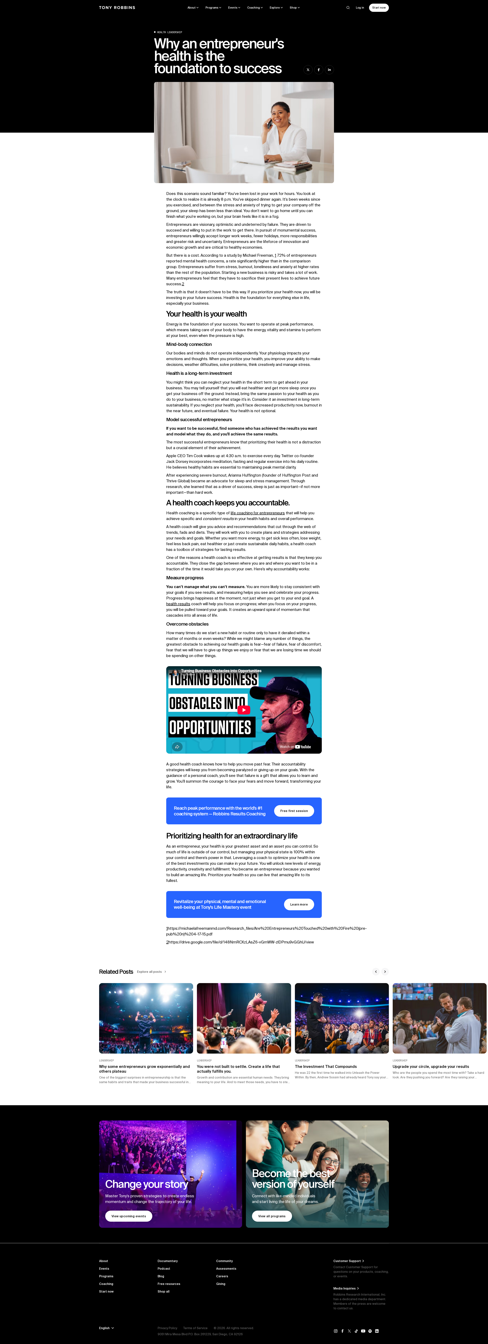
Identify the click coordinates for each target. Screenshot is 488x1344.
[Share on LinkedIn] (329, 69)
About (103, 1261)
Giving (220, 1283)
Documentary (168, 1261)
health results (178, 604)
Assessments (226, 1268)
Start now (106, 1291)
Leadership (174, 32)
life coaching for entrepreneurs (258, 513)
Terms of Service (195, 1328)
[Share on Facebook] (318, 69)
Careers (222, 1276)
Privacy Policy (167, 1328)
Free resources (169, 1283)
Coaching (106, 1283)
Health (161, 32)
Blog (161, 1276)
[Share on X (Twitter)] (308, 69)
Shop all (163, 1291)
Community (224, 1261)
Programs (106, 1276)
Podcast (164, 1268)
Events (104, 1268)
